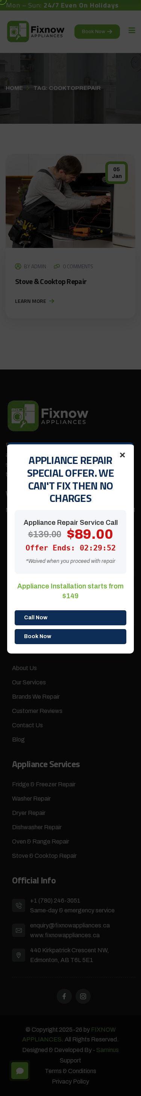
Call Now (35, 617)
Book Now (37, 636)
